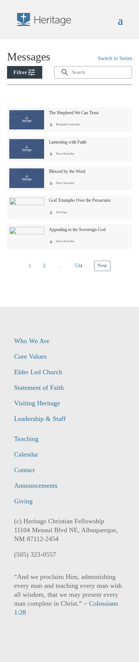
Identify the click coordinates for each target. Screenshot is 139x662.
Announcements (35, 485)
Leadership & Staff (40, 418)
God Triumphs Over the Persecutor (80, 200)
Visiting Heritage (37, 403)
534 (78, 266)
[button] (24, 72)
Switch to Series (115, 58)
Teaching (26, 438)
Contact (24, 470)
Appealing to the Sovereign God (77, 229)
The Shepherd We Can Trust (74, 112)
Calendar (26, 454)
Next (102, 265)
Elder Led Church (38, 372)
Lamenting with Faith (67, 142)
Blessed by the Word (67, 171)
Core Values (30, 356)
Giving (23, 501)
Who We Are (31, 341)
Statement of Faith (39, 387)
